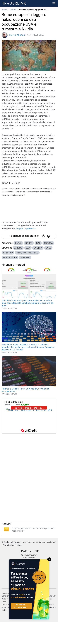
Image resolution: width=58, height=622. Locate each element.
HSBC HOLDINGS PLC (27, 252)
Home (4, 9)
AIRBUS (18, 247)
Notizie (13, 9)
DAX (38, 243)
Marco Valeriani (17, 34)
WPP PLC (25, 257)
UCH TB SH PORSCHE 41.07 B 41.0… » (29, 408)
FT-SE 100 (8, 252)
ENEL (48, 247)
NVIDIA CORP (10, 257)
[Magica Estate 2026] (29, 589)
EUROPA (48, 243)
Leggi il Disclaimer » (26, 228)
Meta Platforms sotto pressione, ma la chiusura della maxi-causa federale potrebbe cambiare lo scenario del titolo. (28, 303)
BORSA (28, 243)
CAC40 (18, 243)
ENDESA (38, 247)
